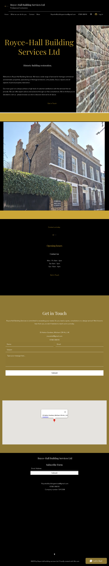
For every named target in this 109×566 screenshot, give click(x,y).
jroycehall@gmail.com (54, 336)
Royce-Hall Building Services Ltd (27, 4)
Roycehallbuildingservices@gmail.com (63, 14)
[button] (52, 103)
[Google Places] (91, 14)
